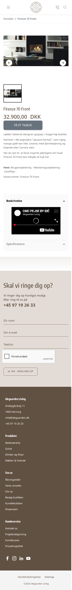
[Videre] (63, 63)
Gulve (8, 450)
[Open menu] (8, 7)
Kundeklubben (14, 504)
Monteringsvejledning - (47, 167)
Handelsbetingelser (28, 578)
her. (47, 157)
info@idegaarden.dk (17, 419)
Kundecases (12, 541)
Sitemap (48, 578)
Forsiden (8, 19)
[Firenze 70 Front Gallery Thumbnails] (12, 93)
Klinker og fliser (14, 455)
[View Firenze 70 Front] (12, 93)
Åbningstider (13, 481)
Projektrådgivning (15, 535)
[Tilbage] (9, 63)
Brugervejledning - (22, 167)
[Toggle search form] (65, 7)
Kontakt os (11, 529)
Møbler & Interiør (15, 461)
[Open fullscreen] (36, 50)
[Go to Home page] (35, 7)
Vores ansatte (13, 486)
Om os (9, 492)
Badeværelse (12, 444)
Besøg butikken (14, 498)
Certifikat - (10, 171)
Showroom (11, 510)
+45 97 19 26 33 (19, 306)
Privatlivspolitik (14, 547)
